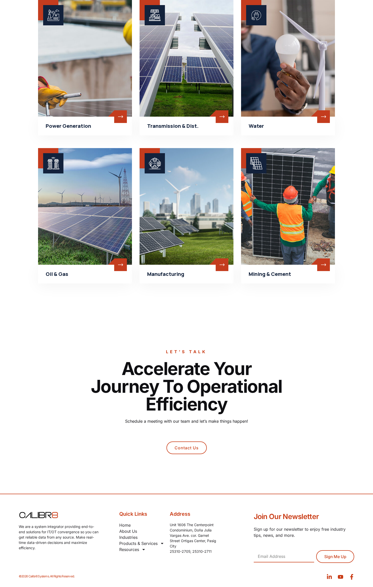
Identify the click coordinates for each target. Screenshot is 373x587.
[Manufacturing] (186, 206)
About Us (128, 531)
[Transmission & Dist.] (186, 58)
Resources (129, 549)
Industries (128, 537)
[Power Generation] (85, 58)
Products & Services (138, 543)
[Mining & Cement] (288, 206)
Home (125, 525)
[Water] (288, 58)
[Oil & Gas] (85, 206)
